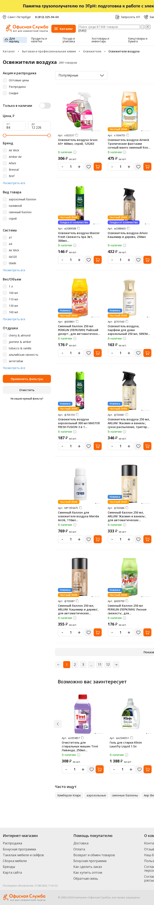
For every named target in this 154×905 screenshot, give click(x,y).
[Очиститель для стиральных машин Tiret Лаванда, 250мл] (83, 714)
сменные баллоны (125, 795)
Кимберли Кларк (69, 795)
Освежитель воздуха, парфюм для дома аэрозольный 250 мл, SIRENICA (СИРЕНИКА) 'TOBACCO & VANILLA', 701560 (129, 333)
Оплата (79, 849)
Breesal (14, 169)
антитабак (16, 361)
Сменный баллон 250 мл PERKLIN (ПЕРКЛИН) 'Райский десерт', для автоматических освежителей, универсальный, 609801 (79, 333)
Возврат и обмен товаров (94, 855)
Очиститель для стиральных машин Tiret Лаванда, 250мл (80, 746)
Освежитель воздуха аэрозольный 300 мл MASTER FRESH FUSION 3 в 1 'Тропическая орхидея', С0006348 (79, 426)
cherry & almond (19, 335)
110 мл (13, 299)
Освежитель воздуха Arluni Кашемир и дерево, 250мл (128, 235)
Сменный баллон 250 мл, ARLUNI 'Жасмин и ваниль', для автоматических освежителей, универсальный (127, 520)
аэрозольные (96, 795)
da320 (13, 257)
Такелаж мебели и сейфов (23, 855)
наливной (15, 206)
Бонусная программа (19, 849)
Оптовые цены (19, 80)
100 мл (13, 293)
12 (108, 664)
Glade (12, 263)
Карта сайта (12, 872)
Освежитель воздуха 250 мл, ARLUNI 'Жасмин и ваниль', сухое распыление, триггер (129, 423)
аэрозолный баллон (22, 199)
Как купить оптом (87, 872)
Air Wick (14, 150)
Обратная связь (85, 878)
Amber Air (15, 157)
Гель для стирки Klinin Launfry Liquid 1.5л (126, 744)
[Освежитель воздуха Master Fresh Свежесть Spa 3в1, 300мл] (80, 204)
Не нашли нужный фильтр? (27, 398)
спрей (13, 218)
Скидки (13, 93)
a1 (10, 237)
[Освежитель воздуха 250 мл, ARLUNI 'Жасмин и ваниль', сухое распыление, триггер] (129, 391)
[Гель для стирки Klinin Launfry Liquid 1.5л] (131, 714)
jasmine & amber (20, 342)
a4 (10, 244)
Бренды (9, 866)
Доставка (80, 843)
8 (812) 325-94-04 (47, 17)
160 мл (13, 312)
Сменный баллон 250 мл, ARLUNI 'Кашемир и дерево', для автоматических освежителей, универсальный (78, 613)
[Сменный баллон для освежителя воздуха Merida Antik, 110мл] (80, 484)
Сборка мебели (15, 861)
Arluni (12, 163)
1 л (11, 286)
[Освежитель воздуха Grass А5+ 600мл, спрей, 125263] (80, 111)
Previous (51, 795)
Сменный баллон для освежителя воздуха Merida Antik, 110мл (78, 516)
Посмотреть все (14, 183)
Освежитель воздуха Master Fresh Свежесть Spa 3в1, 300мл (79, 237)
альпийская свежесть (23, 355)
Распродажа (17, 87)
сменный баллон (20, 212)
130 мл (13, 306)
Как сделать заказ (87, 866)
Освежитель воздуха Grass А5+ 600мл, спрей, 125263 (77, 142)
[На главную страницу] (27, 31)
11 (99, 664)
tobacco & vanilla (20, 348)
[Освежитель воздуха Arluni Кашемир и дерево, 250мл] (129, 204)
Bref (11, 176)
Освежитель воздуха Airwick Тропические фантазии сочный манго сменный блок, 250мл (129, 145)
